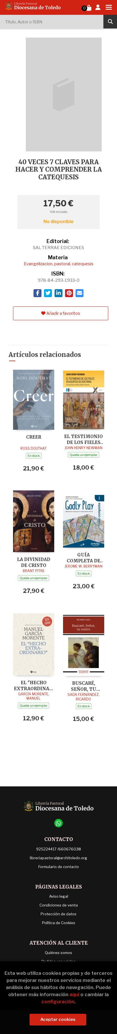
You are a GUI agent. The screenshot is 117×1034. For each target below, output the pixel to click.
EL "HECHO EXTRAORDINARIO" (33, 685)
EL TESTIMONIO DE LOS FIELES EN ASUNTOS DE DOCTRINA (83, 439)
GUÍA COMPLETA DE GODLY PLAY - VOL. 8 (83, 557)
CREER (33, 437)
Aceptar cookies (58, 1019)
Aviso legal (58, 896)
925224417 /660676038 (58, 849)
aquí (74, 994)
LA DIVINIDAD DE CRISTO (33, 562)
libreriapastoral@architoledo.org (58, 858)
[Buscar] (110, 21)
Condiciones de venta (58, 905)
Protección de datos (58, 914)
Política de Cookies (58, 922)
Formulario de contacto (58, 866)
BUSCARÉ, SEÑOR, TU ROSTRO (83, 686)
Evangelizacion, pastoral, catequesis (58, 263)
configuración (57, 1001)
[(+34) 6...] (58, 823)
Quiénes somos (58, 952)
